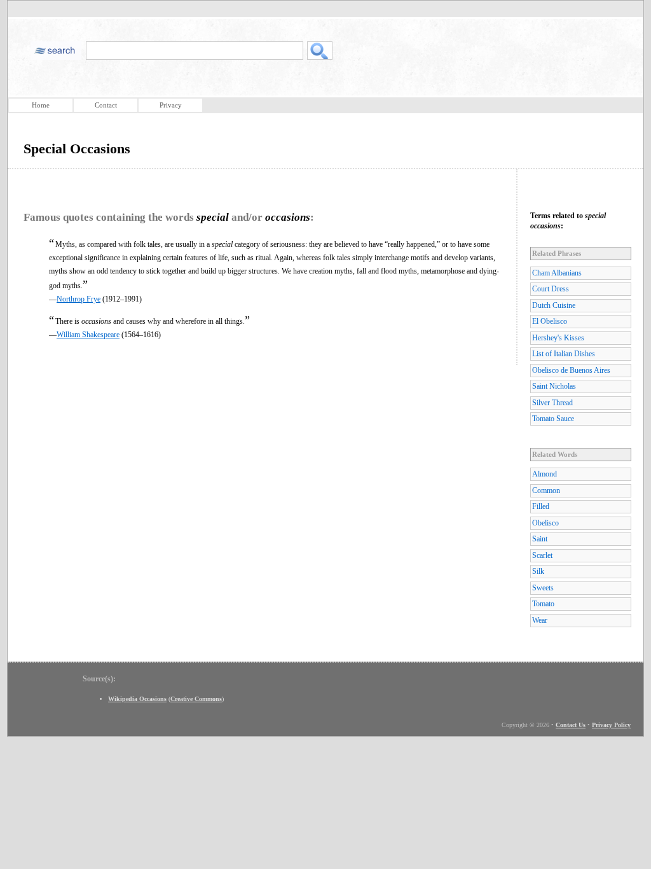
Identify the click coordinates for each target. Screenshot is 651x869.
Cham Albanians (557, 272)
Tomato (543, 603)
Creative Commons (196, 698)
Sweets (543, 587)
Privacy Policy (611, 724)
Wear (539, 620)
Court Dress (550, 288)
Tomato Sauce (553, 418)
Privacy (171, 105)
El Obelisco (549, 321)
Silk (538, 571)
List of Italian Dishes (563, 353)
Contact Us (571, 724)
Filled (540, 506)
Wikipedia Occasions (137, 698)
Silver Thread (552, 402)
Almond (544, 473)
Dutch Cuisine (553, 305)
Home (41, 105)
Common (546, 490)
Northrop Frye (78, 299)
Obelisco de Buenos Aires (571, 370)
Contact (106, 105)
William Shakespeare (88, 334)
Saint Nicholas (554, 386)
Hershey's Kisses (558, 337)
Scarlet (542, 555)
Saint (539, 538)
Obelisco (545, 522)
